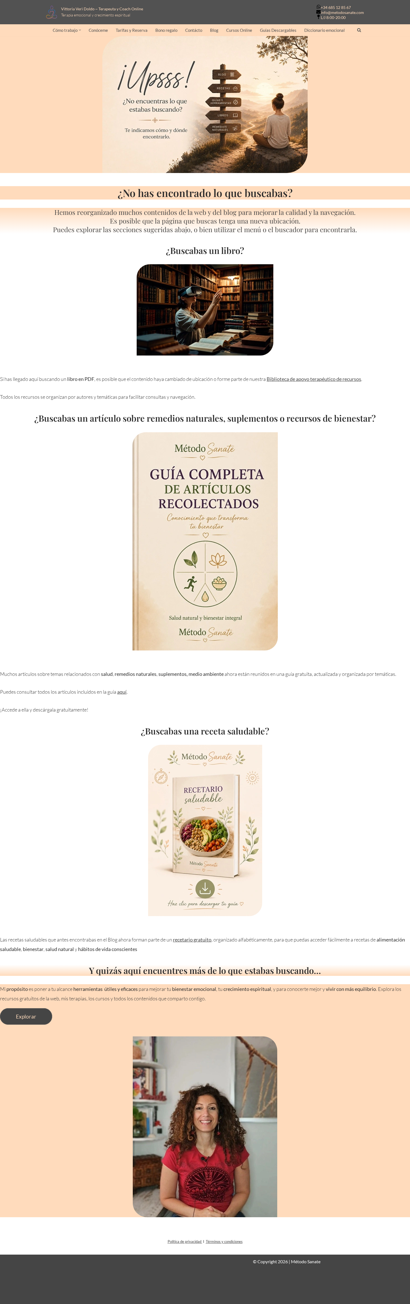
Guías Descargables (278, 30)
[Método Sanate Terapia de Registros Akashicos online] (53, 12)
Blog (214, 30)
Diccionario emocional (324, 30)
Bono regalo (166, 30)
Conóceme (98, 30)
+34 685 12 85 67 (336, 7)
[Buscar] (359, 30)
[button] (80, 30)
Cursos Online (239, 30)
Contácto (193, 30)
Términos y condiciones (224, 1241)
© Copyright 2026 (270, 1261)
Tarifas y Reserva (132, 30)
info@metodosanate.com (342, 12)
